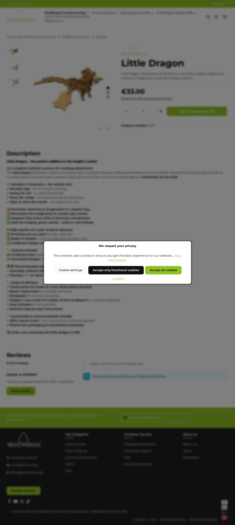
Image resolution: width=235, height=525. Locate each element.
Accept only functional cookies (116, 270)
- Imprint (117, 278)
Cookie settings (70, 270)
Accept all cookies (163, 270)
